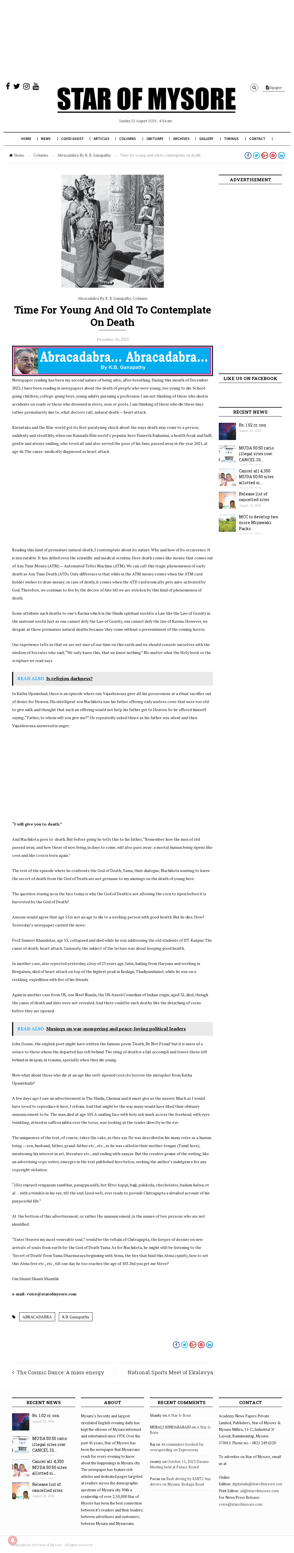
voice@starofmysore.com (240, 1504)
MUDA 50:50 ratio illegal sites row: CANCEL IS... (256, 453)
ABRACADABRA (37, 1317)
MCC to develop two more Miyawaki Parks (258, 522)
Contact (257, 138)
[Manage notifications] (12, 1540)
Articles (101, 138)
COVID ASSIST (72, 138)
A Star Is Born (179, 1415)
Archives (181, 138)
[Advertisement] (147, 40)
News (46, 138)
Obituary (154, 138)
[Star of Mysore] (146, 106)
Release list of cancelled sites (254, 497)
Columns (127, 138)
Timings (231, 138)
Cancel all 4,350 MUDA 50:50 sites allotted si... (256, 476)
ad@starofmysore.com (259, 1490)
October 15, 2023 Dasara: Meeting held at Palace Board (180, 1464)
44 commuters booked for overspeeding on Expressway (177, 1447)
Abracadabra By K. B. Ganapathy (84, 155)
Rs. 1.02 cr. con (252, 425)
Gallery (206, 138)
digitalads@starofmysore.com (257, 1483)
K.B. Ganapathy (75, 1317)
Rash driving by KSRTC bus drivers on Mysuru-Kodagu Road (180, 1481)
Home (26, 138)
